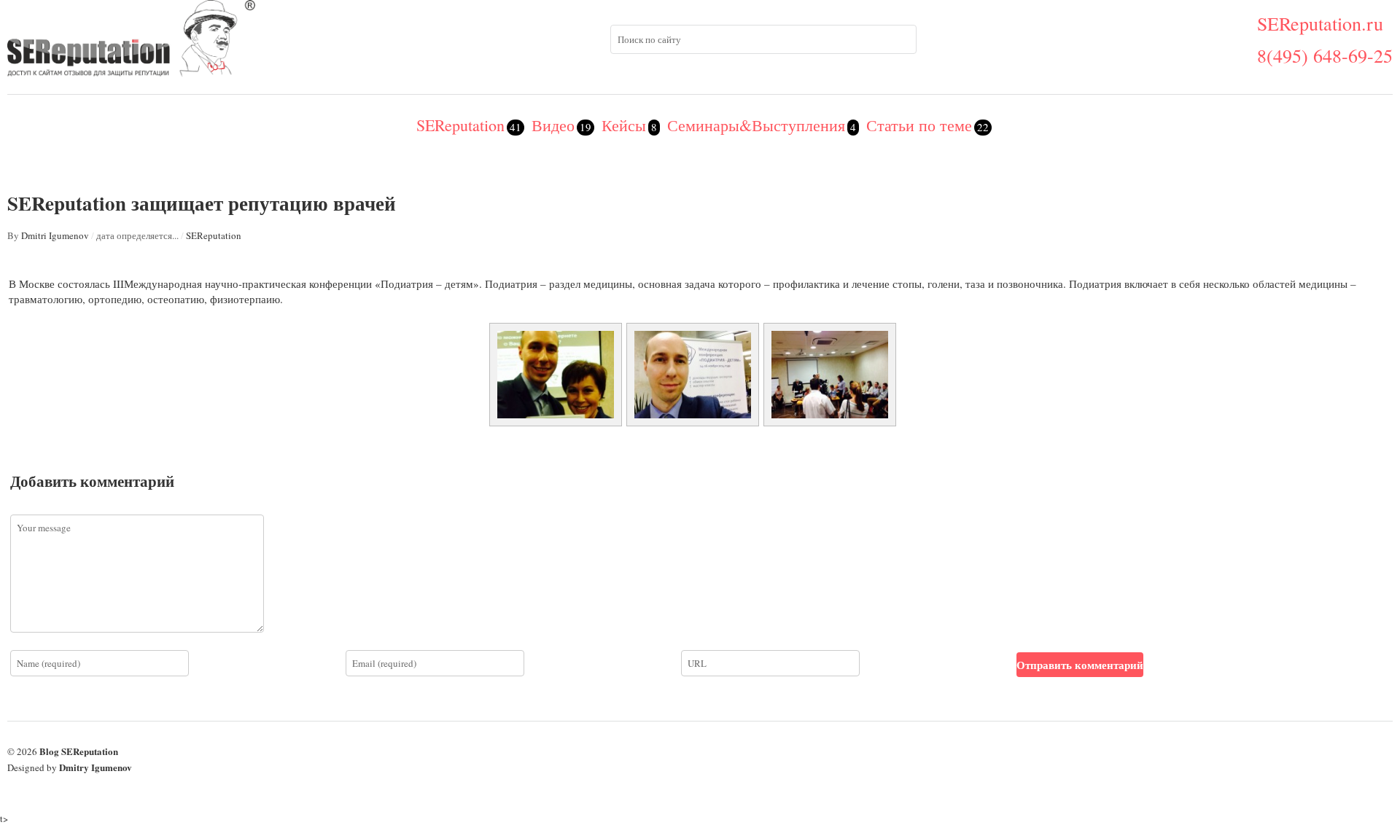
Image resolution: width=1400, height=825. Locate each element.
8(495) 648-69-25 (1325, 55)
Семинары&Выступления (756, 125)
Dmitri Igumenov (55, 235)
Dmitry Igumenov (95, 767)
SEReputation (460, 125)
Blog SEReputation (78, 751)
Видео (553, 125)
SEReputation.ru (1320, 23)
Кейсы (624, 125)
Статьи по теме (919, 125)
